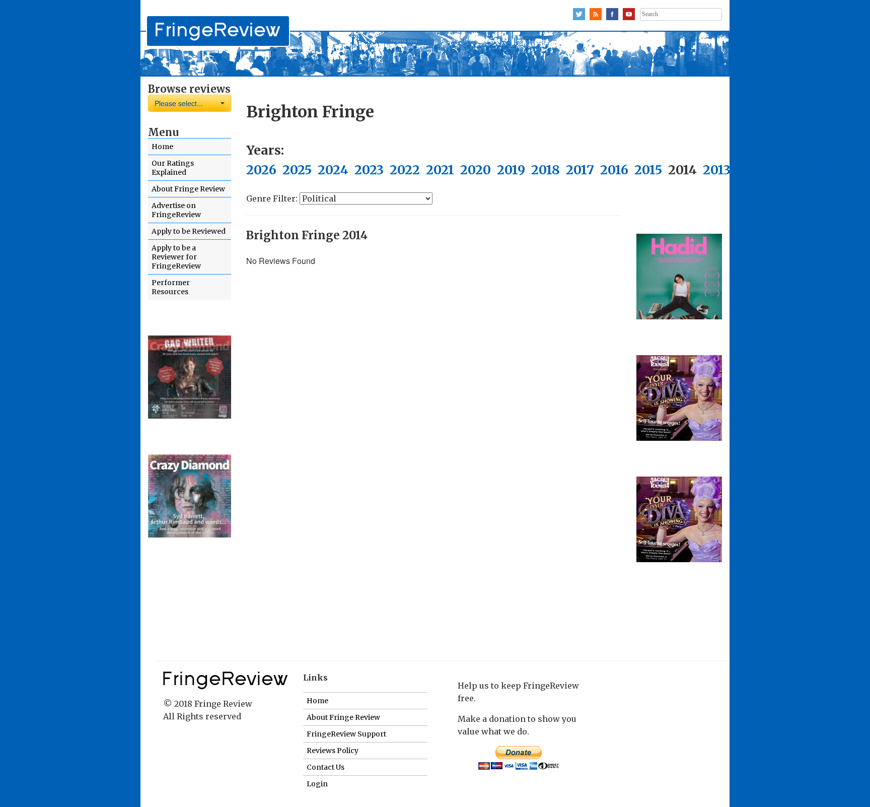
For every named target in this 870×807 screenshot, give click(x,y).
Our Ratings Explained (173, 168)
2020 (475, 170)
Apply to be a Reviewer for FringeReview (176, 257)
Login (317, 783)
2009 (854, 170)
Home (162, 146)
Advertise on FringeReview (176, 210)
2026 (261, 170)
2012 (751, 170)
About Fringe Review (188, 188)
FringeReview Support (346, 733)
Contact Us (325, 767)
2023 (369, 170)
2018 (545, 170)
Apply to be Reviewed (189, 231)
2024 (333, 170)
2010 (818, 170)
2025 (297, 170)
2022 (405, 170)
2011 (784, 170)
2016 (614, 170)
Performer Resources (171, 287)
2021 (440, 170)
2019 (511, 170)
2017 (580, 170)
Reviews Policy (332, 750)
